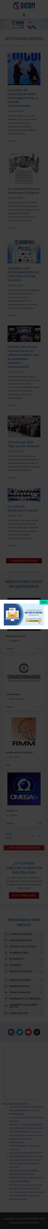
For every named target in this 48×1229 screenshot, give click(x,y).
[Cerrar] (44, 602)
